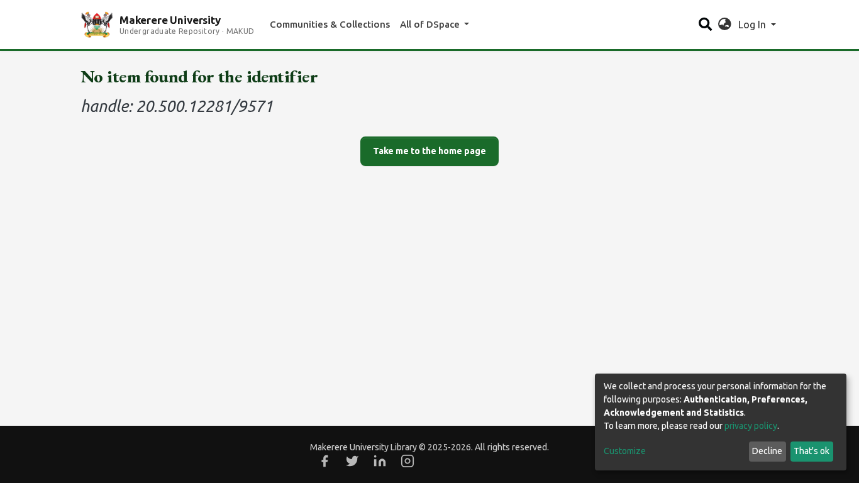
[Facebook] (324, 461)
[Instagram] (407, 461)
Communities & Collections (330, 24)
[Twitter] (352, 461)
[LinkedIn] (380, 461)
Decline (767, 451)
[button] (725, 24)
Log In (753, 24)
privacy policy (750, 426)
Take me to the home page (429, 151)
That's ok (811, 451)
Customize (625, 451)
